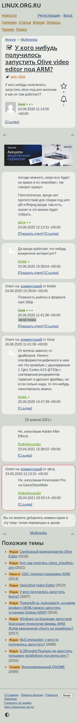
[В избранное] (63, 86)
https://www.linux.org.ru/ (19, 707)
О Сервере (11, 695)
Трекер (8, 29)
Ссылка (12, 122)
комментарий (31, 286)
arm (13, 76)
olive (21, 76)
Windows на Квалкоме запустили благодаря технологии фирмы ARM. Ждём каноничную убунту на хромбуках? (41, 623)
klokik (22, 261)
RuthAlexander (29, 444)
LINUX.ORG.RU (21, 5)
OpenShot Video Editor (37, 585)
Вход (68, 15)
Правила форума (32, 695)
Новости (9, 15)
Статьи (25, 22)
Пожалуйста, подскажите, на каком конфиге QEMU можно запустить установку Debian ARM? (42, 607)
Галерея (9, 22)
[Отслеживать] (63, 99)
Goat (21, 104)
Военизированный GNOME (43, 667)
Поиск (21, 29)
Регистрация (49, 15)
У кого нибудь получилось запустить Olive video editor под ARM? (37, 58)
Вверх (67, 695)
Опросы (53, 22)
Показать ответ (31, 233)
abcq (21, 222)
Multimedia (29, 39)
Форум (38, 22)
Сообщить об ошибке (17, 702)
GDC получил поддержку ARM (46, 574)
